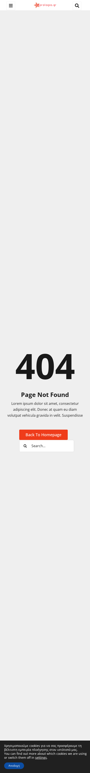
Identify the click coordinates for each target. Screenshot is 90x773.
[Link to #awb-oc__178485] (77, 6)
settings (41, 758)
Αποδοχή (14, 766)
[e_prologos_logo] (45, 2)
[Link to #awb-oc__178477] (11, 6)
